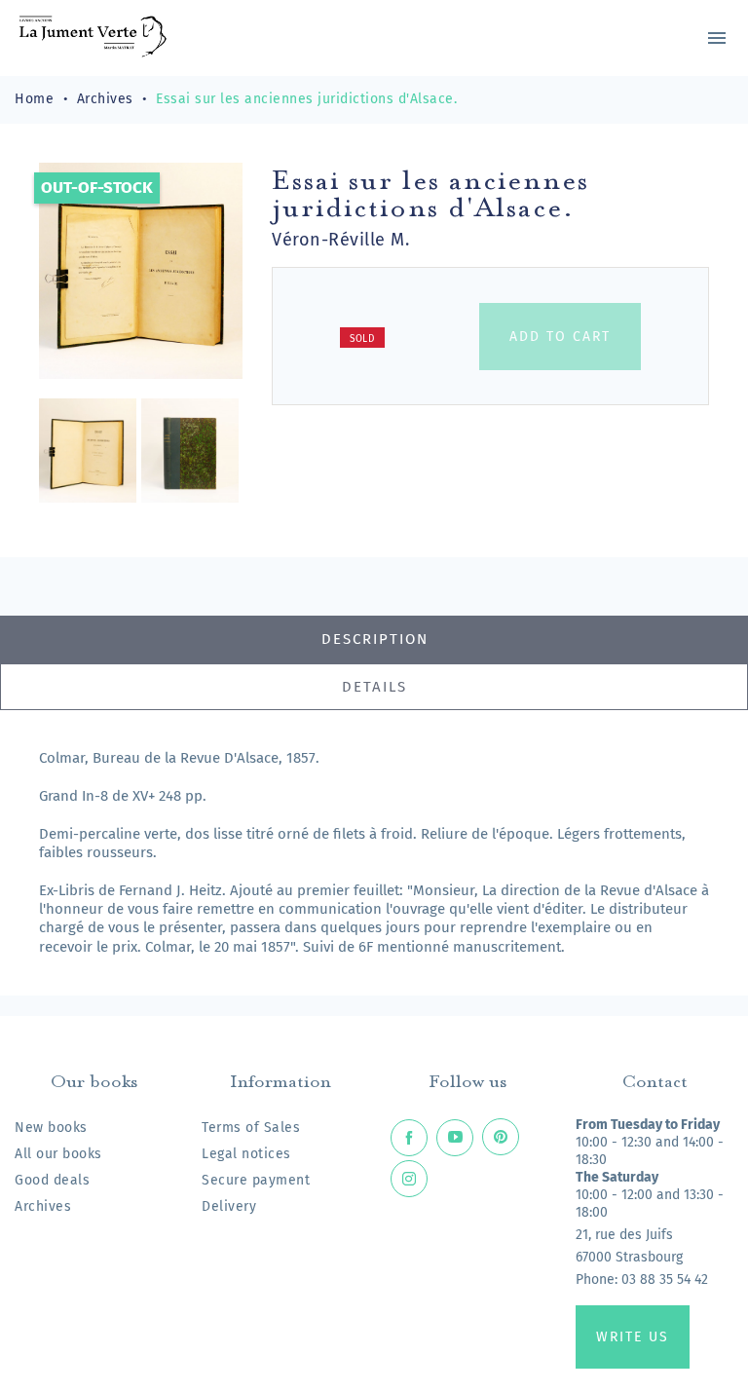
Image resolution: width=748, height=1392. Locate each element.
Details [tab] (374, 687)
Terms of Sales (251, 1127)
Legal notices (246, 1154)
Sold (362, 339)
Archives (43, 1206)
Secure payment (256, 1180)
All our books (58, 1154)
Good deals (52, 1180)
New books (51, 1127)
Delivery (229, 1206)
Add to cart (560, 336)
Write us (632, 1337)
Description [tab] (375, 639)
